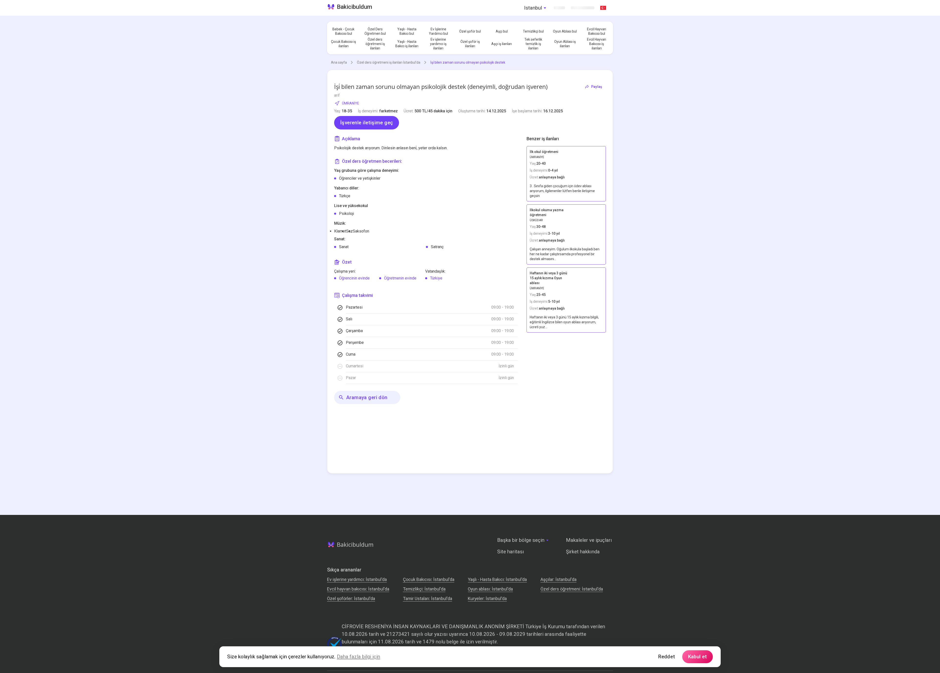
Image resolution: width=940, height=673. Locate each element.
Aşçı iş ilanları (501, 44)
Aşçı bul (502, 31)
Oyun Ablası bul (565, 31)
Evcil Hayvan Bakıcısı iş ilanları (596, 43)
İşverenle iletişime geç (366, 123)
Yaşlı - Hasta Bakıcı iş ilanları (406, 44)
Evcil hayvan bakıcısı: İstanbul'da (358, 589)
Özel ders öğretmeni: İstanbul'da (571, 589)
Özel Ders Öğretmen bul (375, 31)
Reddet (666, 657)
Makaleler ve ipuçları (589, 540)
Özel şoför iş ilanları (470, 44)
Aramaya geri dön (367, 397)
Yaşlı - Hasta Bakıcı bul (406, 31)
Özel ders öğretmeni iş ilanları (375, 43)
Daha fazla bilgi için (358, 657)
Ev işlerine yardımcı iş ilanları (438, 43)
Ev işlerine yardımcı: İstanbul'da (357, 579)
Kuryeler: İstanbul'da (487, 598)
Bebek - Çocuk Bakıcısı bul (343, 31)
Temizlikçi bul (533, 31)
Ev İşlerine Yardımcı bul (438, 31)
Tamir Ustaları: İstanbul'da (427, 598)
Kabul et (697, 657)
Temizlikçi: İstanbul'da (424, 589)
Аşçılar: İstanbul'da (558, 579)
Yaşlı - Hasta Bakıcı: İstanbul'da (497, 579)
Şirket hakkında (583, 552)
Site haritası (510, 552)
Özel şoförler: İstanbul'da (351, 598)
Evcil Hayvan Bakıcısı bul (596, 31)
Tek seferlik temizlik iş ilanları (533, 43)
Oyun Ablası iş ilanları (565, 44)
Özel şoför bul (470, 31)
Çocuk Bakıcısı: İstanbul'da (428, 579)
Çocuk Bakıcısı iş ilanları (343, 44)
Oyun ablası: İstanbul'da (490, 589)
